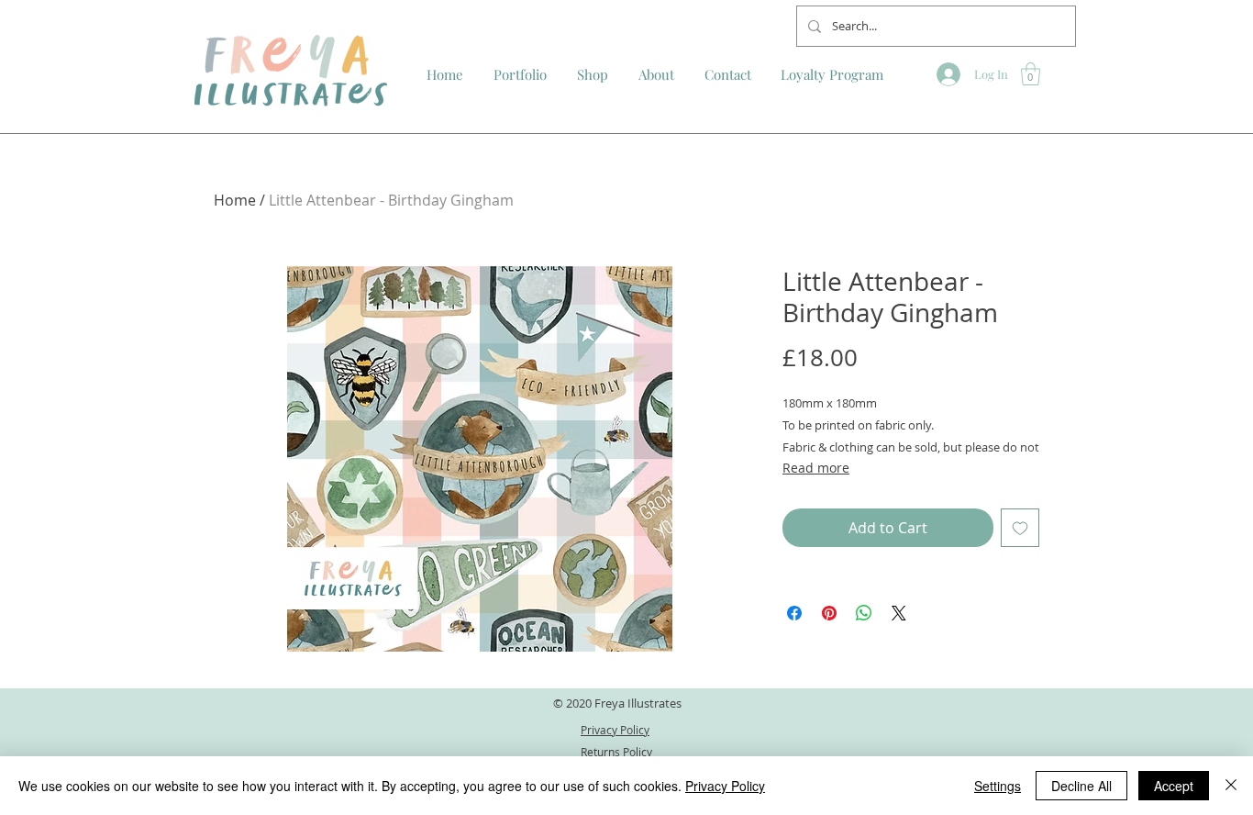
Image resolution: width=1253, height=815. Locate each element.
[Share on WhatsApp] (864, 613)
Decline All (1081, 785)
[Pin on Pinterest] (829, 613)
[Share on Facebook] (794, 613)
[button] (1030, 73)
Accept (1173, 785)
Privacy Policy (725, 785)
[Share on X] (899, 613)
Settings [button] (997, 785)
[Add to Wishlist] (1020, 527)
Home (235, 200)
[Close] (1231, 785)
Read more (815, 467)
